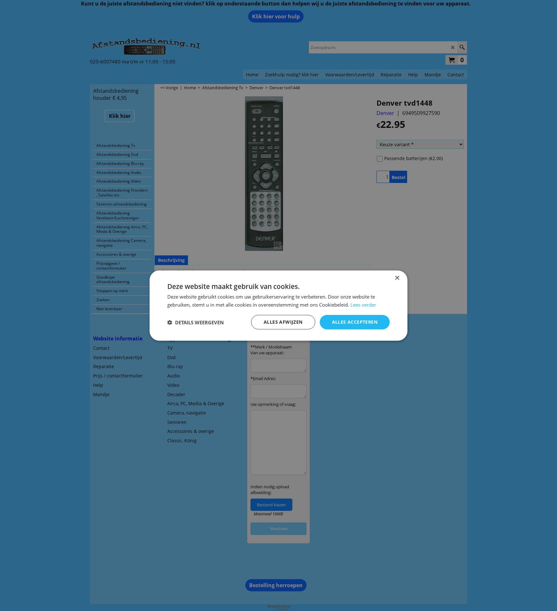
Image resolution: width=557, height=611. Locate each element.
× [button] (397, 277)
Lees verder (363, 304)
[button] (195, 322)
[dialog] (278, 305)
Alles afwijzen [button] (283, 322)
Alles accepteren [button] (354, 322)
